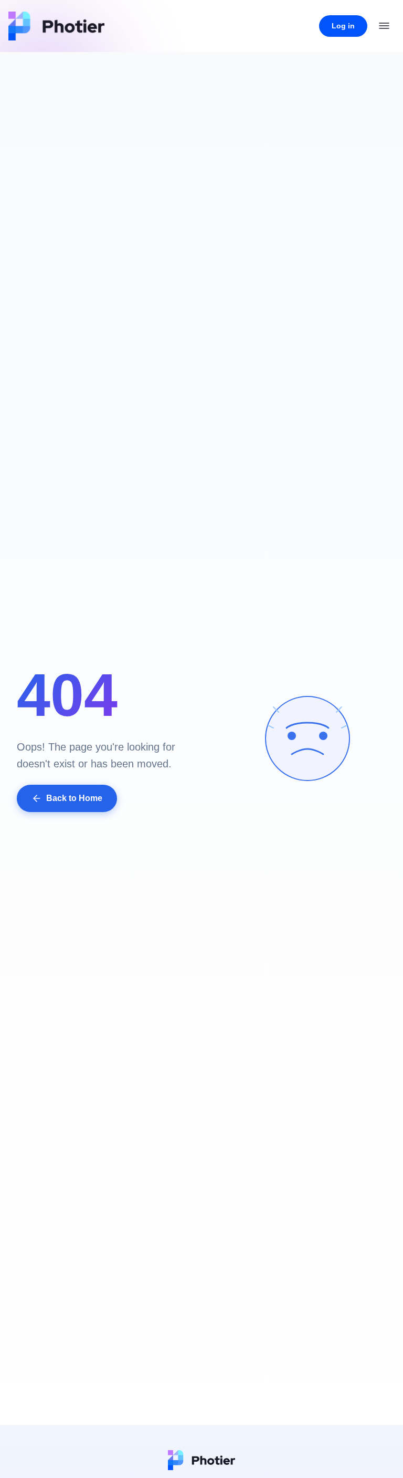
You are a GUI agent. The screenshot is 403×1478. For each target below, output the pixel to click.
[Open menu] (384, 25)
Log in (343, 26)
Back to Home (74, 798)
